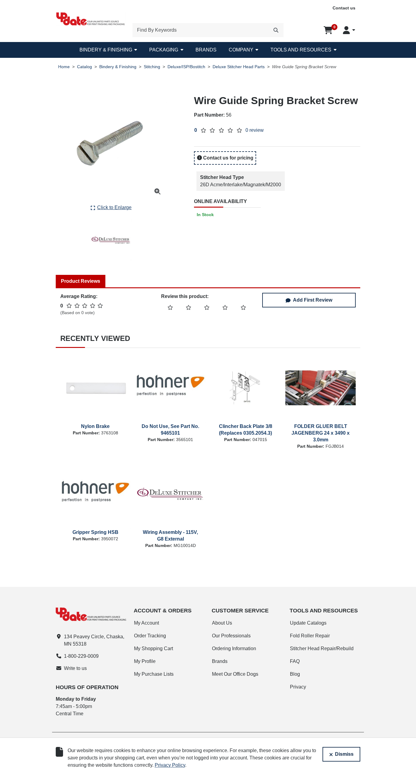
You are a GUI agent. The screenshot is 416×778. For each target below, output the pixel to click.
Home (64, 67)
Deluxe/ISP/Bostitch (186, 67)
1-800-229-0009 (81, 656)
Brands (206, 49)
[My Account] (349, 30)
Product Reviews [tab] (80, 281)
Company (241, 49)
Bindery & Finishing (105, 49)
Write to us (75, 668)
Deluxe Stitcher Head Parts (239, 67)
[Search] (276, 30)
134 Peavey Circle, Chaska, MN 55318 (94, 640)
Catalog (84, 67)
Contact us (344, 7)
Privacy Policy (170, 765)
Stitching (152, 67)
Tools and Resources (300, 49)
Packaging (163, 49)
